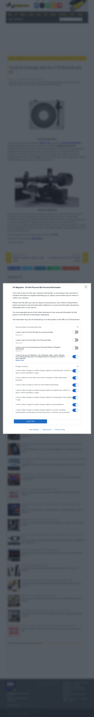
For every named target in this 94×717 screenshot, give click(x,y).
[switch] (75, 332)
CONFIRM (30, 421)
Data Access (47, 429)
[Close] (86, 287)
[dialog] (47, 358)
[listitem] (47, 327)
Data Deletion (34, 429)
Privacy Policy (60, 429)
